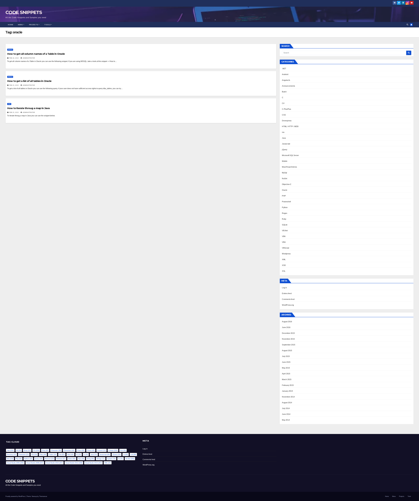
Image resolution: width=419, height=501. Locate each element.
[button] (407, 25)
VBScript (285, 248)
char (45, 450)
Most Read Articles (289, 167)
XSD (284, 265)
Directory (11, 454)
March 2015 (286, 379)
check (91, 450)
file (34, 454)
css (123, 450)
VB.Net (285, 231)
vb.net (129, 459)
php (19, 459)
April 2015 (286, 374)
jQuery (284, 150)
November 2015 (288, 339)
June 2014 (286, 414)
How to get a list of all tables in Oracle (29, 81)
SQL (81, 459)
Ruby (284, 219)
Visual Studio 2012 (73, 463)
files (43, 454)
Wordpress (286, 254)
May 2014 (286, 420)
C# (283, 103)
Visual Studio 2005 (15, 463)
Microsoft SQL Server (290, 155)
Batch (284, 92)
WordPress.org (288, 305)
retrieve (60, 459)
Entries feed (286, 293)
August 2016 (287, 322)
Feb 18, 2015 (14, 58)
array (27, 450)
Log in (284, 288)
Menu (20, 25)
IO (78, 454)
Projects (33, 25)
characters (69, 450)
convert (101, 450)
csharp (113, 450)
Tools (47, 25)
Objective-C (286, 184)
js (125, 454)
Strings (101, 459)
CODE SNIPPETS (23, 12)
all (18, 450)
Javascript (286, 144)
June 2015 (286, 362)
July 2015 (286, 356)
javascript (105, 454)
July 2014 (286, 408)
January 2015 (287, 391)
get (62, 454)
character (56, 450)
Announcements (288, 86)
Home (10, 25)
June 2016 (286, 327)
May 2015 (286, 368)
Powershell (286, 202)
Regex (284, 213)
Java (9, 104)
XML (284, 259)
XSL (283, 271)
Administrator (28, 58)
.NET (284, 69)
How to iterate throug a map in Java (28, 108)
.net (10, 450)
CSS (284, 115)
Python (285, 207)
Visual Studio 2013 (93, 463)
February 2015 (288, 385)
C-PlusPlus (286, 109)
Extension (24, 454)
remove (49, 459)
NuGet (284, 178)
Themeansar (43, 496)
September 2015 (288, 345)
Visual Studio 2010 (54, 463)
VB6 (283, 236)
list (133, 454)
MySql (284, 173)
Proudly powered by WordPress (15, 496)
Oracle (10, 49)
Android (285, 74)
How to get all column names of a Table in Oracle (36, 53)
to (120, 459)
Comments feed (288, 299)
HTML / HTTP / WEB (290, 126)
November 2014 (288, 397)
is (86, 454)
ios (283, 132)
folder (52, 454)
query (38, 459)
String (90, 459)
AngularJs (286, 80)
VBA (284, 242)
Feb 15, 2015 (14, 85)
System (111, 459)
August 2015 (287, 350)
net (10, 459)
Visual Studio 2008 (34, 463)
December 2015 (288, 333)
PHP (284, 196)
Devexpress (286, 121)
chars (80, 450)
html (70, 454)
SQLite (284, 225)
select (72, 459)
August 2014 (287, 403)
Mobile (284, 161)
